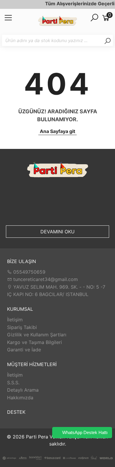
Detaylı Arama (23, 390)
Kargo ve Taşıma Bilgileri (34, 342)
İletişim (15, 320)
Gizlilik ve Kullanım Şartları (36, 335)
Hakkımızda (20, 397)
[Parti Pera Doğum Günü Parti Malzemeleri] (57, 21)
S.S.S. (13, 382)
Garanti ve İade (24, 350)
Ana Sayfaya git (57, 131)
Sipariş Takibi (22, 327)
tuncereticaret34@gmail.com (45, 279)
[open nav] (8, 19)
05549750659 (28, 272)
